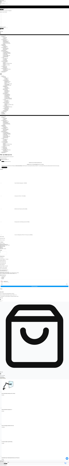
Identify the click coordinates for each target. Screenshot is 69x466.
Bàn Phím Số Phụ (5, 41)
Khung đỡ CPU (5, 150)
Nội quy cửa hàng (2, 243)
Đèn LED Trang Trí (5, 129)
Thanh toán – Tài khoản (3, 248)
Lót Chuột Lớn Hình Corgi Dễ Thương (7, 441)
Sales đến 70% (3, 152)
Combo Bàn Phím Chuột (6, 42)
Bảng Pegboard (4, 44)
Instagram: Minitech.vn (3, 260)
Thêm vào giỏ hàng (4, 167)
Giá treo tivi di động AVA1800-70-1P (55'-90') (8, 425)
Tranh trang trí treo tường (6, 64)
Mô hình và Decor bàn (4, 61)
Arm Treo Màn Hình (5, 132)
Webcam (4, 65)
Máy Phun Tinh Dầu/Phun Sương (7, 63)
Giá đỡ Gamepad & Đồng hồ (7, 53)
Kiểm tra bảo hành (2, 245)
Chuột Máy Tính (4, 45)
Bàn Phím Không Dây (6, 121)
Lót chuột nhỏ (5, 59)
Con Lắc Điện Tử (5, 142)
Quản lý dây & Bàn (4, 71)
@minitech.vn (6, 281)
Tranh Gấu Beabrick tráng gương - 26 (7, 409)
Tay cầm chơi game (5, 70)
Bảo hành (1, 247)
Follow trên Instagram (34, 286)
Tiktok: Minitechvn (2, 264)
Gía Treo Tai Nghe (5, 54)
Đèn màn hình (5, 49)
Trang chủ (1, 156)
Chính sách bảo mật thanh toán (4, 244)
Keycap (4, 124)
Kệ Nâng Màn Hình (5, 56)
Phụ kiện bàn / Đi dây (4, 66)
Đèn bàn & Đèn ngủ (5, 48)
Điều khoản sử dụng (2, 246)
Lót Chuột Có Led (5, 58)
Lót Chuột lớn (5, 139)
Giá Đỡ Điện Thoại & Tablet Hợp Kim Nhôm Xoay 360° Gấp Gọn (10, 457)
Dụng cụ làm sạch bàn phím (6, 43)
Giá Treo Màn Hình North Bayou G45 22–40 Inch (8, 393)
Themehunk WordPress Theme (14, 296)
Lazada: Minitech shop (3, 263)
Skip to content (2, 0)
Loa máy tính (5, 38)
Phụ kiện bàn (5, 147)
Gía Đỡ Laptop (5, 134)
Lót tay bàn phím (5, 60)
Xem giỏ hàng (2, 463)
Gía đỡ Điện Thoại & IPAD (6, 52)
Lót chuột (3, 57)
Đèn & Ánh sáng (4, 47)
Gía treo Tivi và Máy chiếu (6, 55)
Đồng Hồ (4, 62)
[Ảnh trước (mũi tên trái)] (0, 301)
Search (2, 9)
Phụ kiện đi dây (5, 67)
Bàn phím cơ (4, 40)
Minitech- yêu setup (4, 296)
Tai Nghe (4, 119)
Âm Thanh (3, 36)
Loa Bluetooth (5, 37)
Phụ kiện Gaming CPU (4, 68)
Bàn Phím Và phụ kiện (4, 39)
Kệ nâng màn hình (5, 137)
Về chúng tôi (1, 257)
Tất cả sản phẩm (4, 116)
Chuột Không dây (5, 127)
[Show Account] (0, 4)
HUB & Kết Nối (4, 50)
